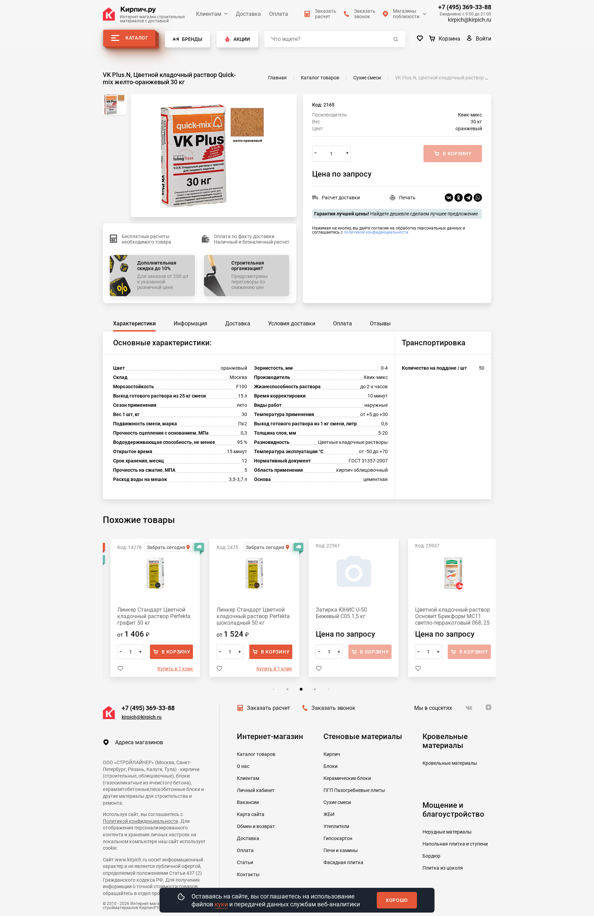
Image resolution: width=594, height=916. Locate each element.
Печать (407, 197)
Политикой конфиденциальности (140, 821)
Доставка (248, 14)
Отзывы (380, 323)
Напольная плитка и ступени (455, 844)
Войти (483, 38)
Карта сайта (250, 814)
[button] (271, 689)
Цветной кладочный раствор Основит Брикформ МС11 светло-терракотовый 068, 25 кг (444, 616)
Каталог (136, 38)
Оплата (278, 14)
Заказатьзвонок (364, 13)
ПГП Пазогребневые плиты (354, 790)
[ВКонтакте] (449, 197)
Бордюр (431, 856)
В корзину (168, 652)
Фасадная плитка (343, 862)
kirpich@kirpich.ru (469, 19)
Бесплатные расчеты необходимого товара (146, 239)
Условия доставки (291, 323)
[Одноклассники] (458, 197)
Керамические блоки (347, 778)
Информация (190, 323)
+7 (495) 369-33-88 (464, 7)
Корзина (449, 38)
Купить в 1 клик (168, 668)
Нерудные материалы (447, 832)
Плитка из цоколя (442, 868)
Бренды (192, 39)
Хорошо (397, 900)
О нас (243, 766)
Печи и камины (340, 850)
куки (221, 904)
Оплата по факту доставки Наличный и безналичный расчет (251, 239)
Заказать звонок (333, 708)
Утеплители (336, 826)
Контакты (248, 874)
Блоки (330, 766)
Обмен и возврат (256, 826)
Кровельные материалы (449, 763)
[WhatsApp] (478, 197)
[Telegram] (468, 197)
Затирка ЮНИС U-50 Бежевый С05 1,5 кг (334, 612)
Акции (241, 39)
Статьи (245, 862)
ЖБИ (328, 814)
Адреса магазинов (139, 742)
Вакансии (248, 802)
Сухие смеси (337, 802)
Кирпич (331, 754)
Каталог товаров (256, 754)
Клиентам (208, 14)
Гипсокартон (337, 838)
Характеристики (134, 323)
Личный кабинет (256, 790)
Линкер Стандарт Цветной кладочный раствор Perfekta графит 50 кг (146, 616)
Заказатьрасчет (325, 13)
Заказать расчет (268, 708)
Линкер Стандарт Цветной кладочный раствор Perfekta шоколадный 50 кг (245, 616)
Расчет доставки (341, 197)
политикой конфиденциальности (376, 232)
